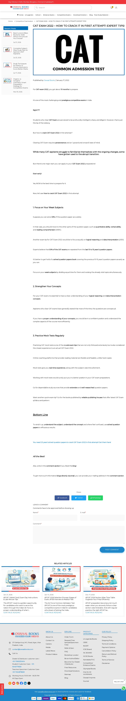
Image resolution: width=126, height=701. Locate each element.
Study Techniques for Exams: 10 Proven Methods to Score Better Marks (20, 66)
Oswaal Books (49, 80)
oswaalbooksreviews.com (46, 692)
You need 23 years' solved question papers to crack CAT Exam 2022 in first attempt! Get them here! (72, 442)
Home (10, 21)
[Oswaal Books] (19, 7)
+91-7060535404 (18, 661)
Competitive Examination (24, 21)
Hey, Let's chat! (119, 681)
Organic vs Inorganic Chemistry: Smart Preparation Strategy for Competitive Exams (20, 83)
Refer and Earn (2, 689)
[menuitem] (20, 14)
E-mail (83, 512)
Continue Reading (11, 613)
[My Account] (116, 7)
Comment (37, 524)
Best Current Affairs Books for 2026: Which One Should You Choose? (20, 35)
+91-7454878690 (18, 672)
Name (35, 512)
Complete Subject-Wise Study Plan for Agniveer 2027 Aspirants (20, 51)
